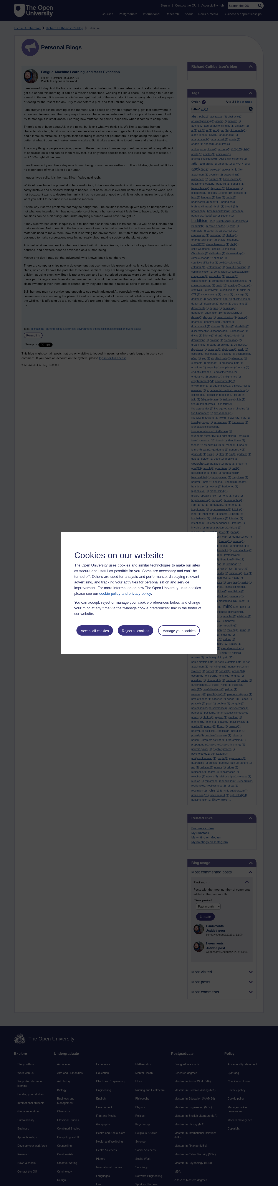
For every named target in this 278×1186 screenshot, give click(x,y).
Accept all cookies (95, 631)
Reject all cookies (135, 631)
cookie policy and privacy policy (125, 593)
